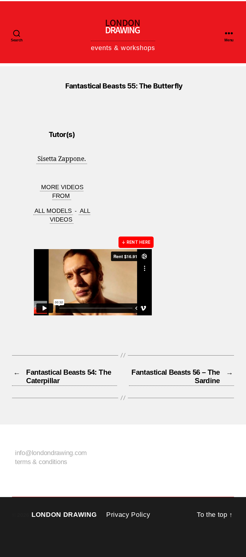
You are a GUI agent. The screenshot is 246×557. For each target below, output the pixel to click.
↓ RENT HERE (136, 242)
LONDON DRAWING (64, 514)
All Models (53, 210)
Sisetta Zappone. (62, 159)
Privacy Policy (128, 514)
